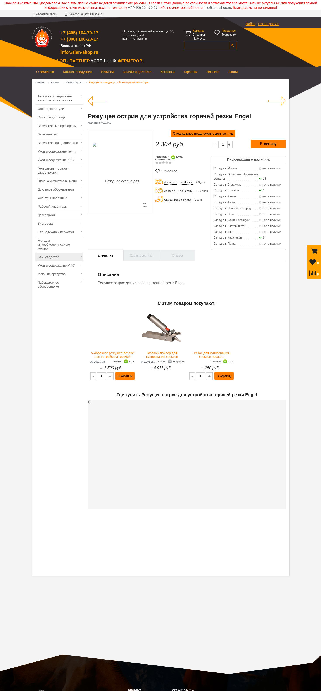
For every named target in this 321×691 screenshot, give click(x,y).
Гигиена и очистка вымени (57, 181)
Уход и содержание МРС (56, 265)
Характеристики (141, 255)
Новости (213, 72)
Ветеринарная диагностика (58, 143)
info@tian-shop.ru (217, 7)
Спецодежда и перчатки (56, 232)
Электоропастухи (51, 109)
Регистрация (268, 24)
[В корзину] (314, 252)
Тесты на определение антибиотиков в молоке (55, 98)
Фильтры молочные (52, 198)
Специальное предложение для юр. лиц (203, 133)
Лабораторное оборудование (48, 284)
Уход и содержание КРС (56, 160)
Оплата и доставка (137, 72)
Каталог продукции (77, 72)
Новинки (107, 72)
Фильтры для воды (52, 117)
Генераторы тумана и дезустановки (53, 170)
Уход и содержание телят (57, 151)
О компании (45, 72)
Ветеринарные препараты (57, 126)
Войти (250, 24)
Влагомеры (46, 223)
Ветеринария (47, 134)
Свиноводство (74, 82)
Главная (39, 82)
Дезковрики (46, 215)
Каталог (55, 82)
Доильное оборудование (56, 189)
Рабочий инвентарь (52, 206)
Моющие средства (52, 274)
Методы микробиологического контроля (54, 244)
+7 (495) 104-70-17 (143, 7)
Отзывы (177, 255)
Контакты (167, 72)
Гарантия (190, 72)
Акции (233, 72)
